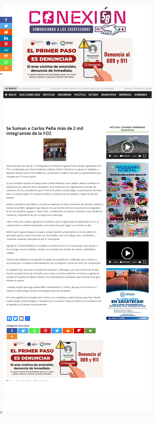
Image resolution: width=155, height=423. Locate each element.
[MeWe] (6, 50)
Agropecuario (14, 101)
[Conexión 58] (77, 21)
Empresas (125, 94)
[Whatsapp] (34, 330)
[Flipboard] (79, 330)
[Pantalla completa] (144, 155)
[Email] (90, 330)
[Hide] (1, 74)
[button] (127, 147)
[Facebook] (12, 330)
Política (80, 94)
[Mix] (6, 56)
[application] (127, 147)
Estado (93, 94)
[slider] (125, 156)
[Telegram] (56, 330)
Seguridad (64, 94)
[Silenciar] (139, 155)
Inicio (12, 94)
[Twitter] (23, 330)
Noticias (49, 94)
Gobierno (140, 94)
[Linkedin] (6, 38)
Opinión (32, 101)
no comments (43, 380)
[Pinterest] (45, 330)
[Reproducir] (110, 155)
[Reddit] (68, 330)
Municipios (108, 94)
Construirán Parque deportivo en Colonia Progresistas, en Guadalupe (78, 88)
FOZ (11, 380)
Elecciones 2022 (30, 94)
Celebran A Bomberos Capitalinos (135, 88)
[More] (12, 336)
